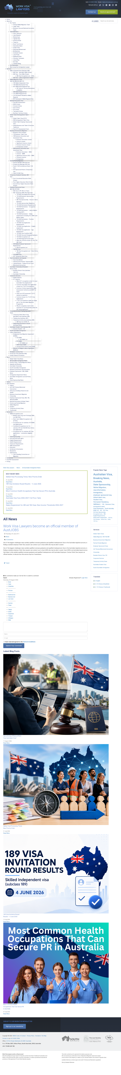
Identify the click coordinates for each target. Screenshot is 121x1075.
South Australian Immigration (101, 567)
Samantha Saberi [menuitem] (17, 46)
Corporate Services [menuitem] (15, 276)
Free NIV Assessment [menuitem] (19, 102)
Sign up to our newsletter (14, 1026)
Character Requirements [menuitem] (16, 444)
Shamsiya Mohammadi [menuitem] (19, 49)
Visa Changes (96, 519)
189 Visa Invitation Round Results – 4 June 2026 (23, 484)
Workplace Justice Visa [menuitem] (16, 352)
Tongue (10, 616)
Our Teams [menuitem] (13, 23)
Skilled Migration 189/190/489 (101, 537)
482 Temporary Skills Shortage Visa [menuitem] (23, 192)
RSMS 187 (96, 510)
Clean (9, 605)
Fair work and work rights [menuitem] (17, 438)
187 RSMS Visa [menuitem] (17, 254)
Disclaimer (38, 1036)
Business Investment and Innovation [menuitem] (20, 369)
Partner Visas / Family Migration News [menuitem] (20, 362)
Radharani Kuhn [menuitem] (17, 56)
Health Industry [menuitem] (17, 277)
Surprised (11, 613)
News (7, 536)
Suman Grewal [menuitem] (17, 40)
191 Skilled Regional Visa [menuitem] (20, 93)
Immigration (97, 493)
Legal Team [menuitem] (16, 26)
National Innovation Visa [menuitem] (16, 100)
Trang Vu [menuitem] (15, 42)
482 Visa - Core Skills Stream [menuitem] (21, 74)
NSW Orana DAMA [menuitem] (21, 345)
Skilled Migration (99, 487)
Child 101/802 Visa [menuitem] (18, 173)
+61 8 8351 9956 (92, 2)
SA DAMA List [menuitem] (23, 339)
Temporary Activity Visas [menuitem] (17, 408)
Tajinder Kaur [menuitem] (16, 39)
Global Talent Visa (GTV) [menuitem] (20, 118)
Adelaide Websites (69, 1062)
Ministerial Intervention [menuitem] (19, 265)
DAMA (109, 519)
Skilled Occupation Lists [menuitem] (16, 413)
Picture (10, 590)
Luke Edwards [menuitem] (17, 35)
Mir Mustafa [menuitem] (16, 51)
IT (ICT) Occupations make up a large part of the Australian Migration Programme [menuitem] (26, 302)
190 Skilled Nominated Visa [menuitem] (20, 85)
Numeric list (11, 597)
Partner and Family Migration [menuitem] (17, 403)
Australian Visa (102, 474)
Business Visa (110, 504)
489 (105, 514)
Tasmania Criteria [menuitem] (18, 111)
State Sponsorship (101, 484)
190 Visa (110, 517)
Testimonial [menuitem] (13, 410)
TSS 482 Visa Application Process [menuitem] (25, 194)
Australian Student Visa (99, 564)
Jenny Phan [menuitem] (16, 60)
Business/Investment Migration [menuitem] (18, 131)
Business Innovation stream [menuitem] (24, 139)
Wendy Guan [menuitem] (16, 37)
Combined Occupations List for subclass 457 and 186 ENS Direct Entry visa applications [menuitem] (23, 427)
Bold (9, 582)
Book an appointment (107, 12)
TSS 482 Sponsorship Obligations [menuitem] (25, 203)
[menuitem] (8, 19)
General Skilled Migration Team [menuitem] (21, 24)
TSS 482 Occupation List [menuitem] (23, 237)
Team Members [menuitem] (14, 31)
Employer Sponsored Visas (100, 546)
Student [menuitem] (12, 406)
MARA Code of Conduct (19, 1036)
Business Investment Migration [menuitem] (18, 394)
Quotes (10, 603)
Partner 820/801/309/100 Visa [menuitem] (21, 162)
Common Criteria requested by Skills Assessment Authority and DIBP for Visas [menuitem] (26, 290)
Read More (9, 482)
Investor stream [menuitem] (20, 141)
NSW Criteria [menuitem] (16, 104)
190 (103, 504)
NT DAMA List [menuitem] (23, 343)
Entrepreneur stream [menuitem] (22, 146)
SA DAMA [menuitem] (19, 337)
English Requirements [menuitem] (16, 440)
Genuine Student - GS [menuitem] (19, 329)
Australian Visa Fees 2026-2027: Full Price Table (23, 498)
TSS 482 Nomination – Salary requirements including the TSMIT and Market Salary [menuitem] (26, 215)
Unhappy (10, 618)
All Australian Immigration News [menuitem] (18, 360)
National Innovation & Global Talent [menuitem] (19, 401)
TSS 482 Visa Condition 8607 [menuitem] (24, 233)
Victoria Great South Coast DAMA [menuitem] (25, 346)
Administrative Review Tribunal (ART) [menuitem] (23, 261)
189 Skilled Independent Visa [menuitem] (21, 83)
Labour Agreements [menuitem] (15, 332)
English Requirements (99, 515)
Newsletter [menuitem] (13, 451)
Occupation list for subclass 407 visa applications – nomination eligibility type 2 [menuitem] (23, 433)
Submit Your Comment (14, 646)
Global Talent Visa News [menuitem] (16, 359)
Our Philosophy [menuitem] (14, 65)
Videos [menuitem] (12, 385)
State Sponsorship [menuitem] (15, 436)
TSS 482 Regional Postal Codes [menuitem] (25, 238)
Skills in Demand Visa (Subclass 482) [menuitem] (20, 70)
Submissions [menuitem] (13, 452)
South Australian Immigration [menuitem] (18, 330)
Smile (9, 611)
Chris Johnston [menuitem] (17, 33)
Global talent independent (100, 517)
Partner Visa (104, 519)
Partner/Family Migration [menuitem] (16, 161)
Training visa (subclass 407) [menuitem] (20, 318)
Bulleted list (11, 594)
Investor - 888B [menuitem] (20, 153)
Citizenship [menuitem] (13, 396)
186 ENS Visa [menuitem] (16, 249)
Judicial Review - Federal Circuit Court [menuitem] (23, 263)
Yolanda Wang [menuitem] (17, 63)
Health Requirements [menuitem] (15, 442)
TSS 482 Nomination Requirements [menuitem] (26, 205)
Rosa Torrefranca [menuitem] (18, 44)
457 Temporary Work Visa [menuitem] (20, 256)
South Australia (109, 508)
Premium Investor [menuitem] (21, 157)
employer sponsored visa (102, 495)
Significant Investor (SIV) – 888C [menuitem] (25, 155)
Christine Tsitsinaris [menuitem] (18, 58)
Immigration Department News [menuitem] (18, 375)
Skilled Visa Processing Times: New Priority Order (24, 477)
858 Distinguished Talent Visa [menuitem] (21, 120)
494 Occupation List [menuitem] (21, 247)
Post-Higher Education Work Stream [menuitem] (23, 182)
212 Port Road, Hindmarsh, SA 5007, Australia (18, 1041)
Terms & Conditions (29, 642)
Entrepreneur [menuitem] (19, 159)
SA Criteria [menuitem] (16, 109)
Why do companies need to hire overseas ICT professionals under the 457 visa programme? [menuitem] (26, 307)
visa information (99, 490)
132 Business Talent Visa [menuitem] (20, 134)
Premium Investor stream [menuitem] (23, 145)
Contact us (92, 12)
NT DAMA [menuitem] (19, 341)
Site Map (44, 1036)
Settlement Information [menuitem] (16, 449)
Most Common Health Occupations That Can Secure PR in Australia (30, 491)
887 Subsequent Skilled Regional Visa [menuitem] (23, 99)
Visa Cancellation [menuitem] (18, 260)
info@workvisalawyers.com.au (109, 2)
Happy (10, 609)
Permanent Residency (100, 502)
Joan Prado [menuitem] (16, 54)
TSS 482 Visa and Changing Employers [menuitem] (26, 235)
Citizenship (96, 552)
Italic (9, 584)
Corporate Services (98, 558)
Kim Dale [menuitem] (15, 62)
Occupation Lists (97, 514)
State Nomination (98, 508)
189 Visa (95, 521)
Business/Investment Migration (101, 540)
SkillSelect (96, 504)
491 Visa (105, 510)
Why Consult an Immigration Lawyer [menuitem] (20, 67)
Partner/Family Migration (100, 543)
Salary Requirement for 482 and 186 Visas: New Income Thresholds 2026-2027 (34, 505)
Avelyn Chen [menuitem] (16, 47)
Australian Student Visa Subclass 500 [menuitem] (20, 327)
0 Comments (9, 539)
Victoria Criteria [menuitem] (17, 106)
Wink (9, 620)
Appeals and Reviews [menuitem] (15, 364)
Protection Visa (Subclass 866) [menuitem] (18, 353)
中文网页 (95, 21)
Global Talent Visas (98, 533)
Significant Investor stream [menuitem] (23, 143)
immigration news (99, 506)
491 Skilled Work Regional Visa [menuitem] (21, 86)
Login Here (84, 578)
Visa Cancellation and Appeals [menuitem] (18, 258)
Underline (11, 586)
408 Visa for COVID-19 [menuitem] (22, 322)
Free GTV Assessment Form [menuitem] (21, 129)
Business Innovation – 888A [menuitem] (24, 152)
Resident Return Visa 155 (100, 555)
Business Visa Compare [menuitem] (19, 132)
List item (10, 599)
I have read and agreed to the (20, 642)
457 (101, 510)
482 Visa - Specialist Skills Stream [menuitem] (22, 72)
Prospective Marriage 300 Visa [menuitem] (21, 164)
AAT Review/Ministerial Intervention (103, 549)
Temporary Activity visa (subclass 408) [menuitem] (23, 320)
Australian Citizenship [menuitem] (19, 274)
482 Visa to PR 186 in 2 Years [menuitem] (21, 191)
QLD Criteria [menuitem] (16, 107)
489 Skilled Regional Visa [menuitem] (20, 92)
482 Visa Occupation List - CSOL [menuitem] (25, 76)
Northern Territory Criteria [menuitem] (20, 113)
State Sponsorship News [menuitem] (16, 380)
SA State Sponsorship (99, 512)
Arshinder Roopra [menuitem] (18, 53)
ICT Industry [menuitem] (16, 279)
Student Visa (97, 500)
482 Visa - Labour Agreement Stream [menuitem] (23, 77)
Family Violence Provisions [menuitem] (17, 355)
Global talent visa (99, 497)
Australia (97, 481)
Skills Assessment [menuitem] (15, 445)
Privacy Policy (30, 1036)
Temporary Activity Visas (100, 561)
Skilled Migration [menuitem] (14, 405)
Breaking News (101, 478)
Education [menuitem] (12, 447)
